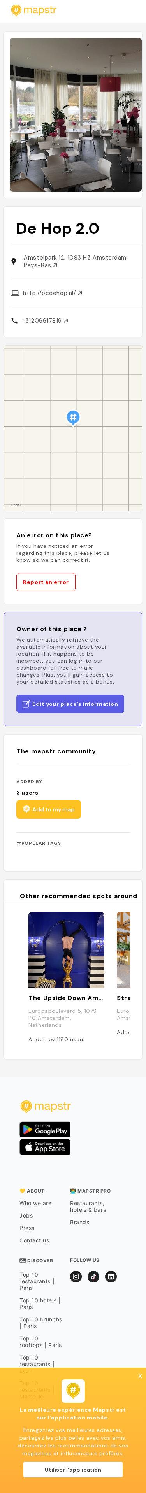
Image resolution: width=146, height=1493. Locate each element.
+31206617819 (42, 321)
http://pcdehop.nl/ (50, 293)
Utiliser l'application (73, 1469)
